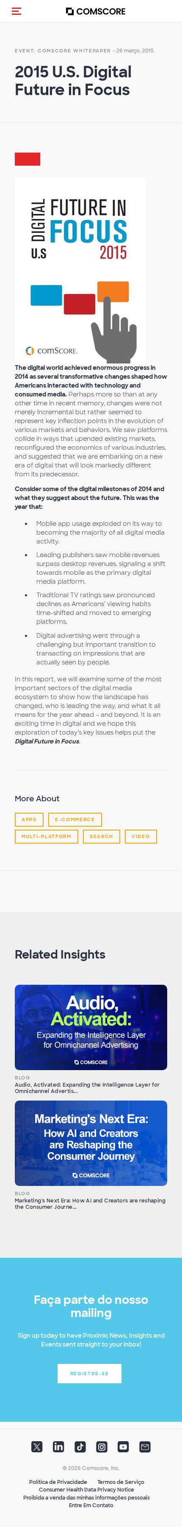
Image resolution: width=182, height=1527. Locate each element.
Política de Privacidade (58, 1482)
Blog (22, 1078)
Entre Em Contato (91, 1505)
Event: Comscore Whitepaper (63, 51)
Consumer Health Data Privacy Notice (86, 1489)
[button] (16, 11)
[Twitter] (37, 1449)
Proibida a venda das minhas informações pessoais (86, 1497)
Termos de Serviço (120, 1482)
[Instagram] (102, 1449)
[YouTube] (123, 1449)
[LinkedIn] (58, 1449)
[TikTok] (80, 1449)
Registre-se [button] (89, 1374)
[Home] (95, 11)
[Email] (145, 1449)
